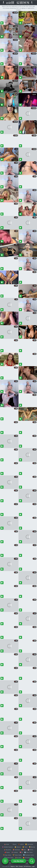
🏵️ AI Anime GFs (28, 857)
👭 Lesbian (14, 852)
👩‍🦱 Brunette (7, 849)
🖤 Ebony (13, 844)
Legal (33, 866)
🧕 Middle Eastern (7, 847)
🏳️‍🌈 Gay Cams (7, 855)
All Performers (27, 866)
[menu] (5, 861)
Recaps (21, 866)
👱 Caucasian (29, 844)
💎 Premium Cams (28, 855)
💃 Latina (21, 844)
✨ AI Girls (18, 857)
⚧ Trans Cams (17, 855)
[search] (31, 861)
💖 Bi (21, 852)
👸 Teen (24, 847)
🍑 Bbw (24, 849)
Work (17, 866)
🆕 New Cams (28, 852)
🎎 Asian (6, 844)
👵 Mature (18, 847)
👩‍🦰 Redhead (16, 849)
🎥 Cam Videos (28, 860)
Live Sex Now (19, 861)
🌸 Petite (30, 849)
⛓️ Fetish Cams (8, 857)
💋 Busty (7, 852)
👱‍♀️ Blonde (32, 847)
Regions (13, 866)
